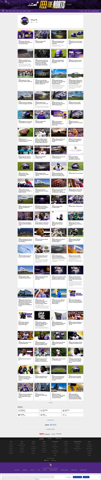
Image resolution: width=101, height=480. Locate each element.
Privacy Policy (37, 478)
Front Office (11, 453)
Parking (55, 448)
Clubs (66, 453)
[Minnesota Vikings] (50, 465)
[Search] (79, 11)
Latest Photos (44, 443)
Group (66, 446)
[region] (50, 477)
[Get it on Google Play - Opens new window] (54, 460)
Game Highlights (33, 448)
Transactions (11, 448)
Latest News (22, 443)
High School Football (89, 448)
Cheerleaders (44, 448)
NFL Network (33, 450)
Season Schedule (77, 443)
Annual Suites (66, 450)
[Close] (99, 477)
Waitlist (66, 448)
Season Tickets (66, 443)
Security (55, 453)
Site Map (89, 455)
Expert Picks (22, 450)
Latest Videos (33, 443)
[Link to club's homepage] (3, 11)
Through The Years (44, 450)
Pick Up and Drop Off (55, 450)
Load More (50, 402)
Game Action (44, 446)
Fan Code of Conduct (55, 446)
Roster (11, 443)
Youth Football (89, 446)
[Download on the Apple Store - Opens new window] (46, 460)
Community (89, 443)
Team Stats (10, 450)
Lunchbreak (22, 446)
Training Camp (77, 446)
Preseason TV (33, 453)
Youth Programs (89, 450)
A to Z (55, 443)
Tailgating (54, 455)
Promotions (89, 453)
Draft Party (77, 450)
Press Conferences (33, 446)
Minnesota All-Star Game (77, 448)
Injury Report (11, 446)
